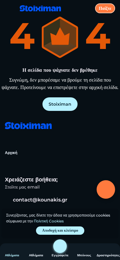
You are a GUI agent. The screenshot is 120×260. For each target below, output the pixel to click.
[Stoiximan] (28, 126)
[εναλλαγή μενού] (10, 10)
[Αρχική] (38, 8)
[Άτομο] (60, 246)
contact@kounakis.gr (40, 200)
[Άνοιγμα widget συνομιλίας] (106, 189)
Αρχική (11, 152)
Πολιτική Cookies (49, 221)
